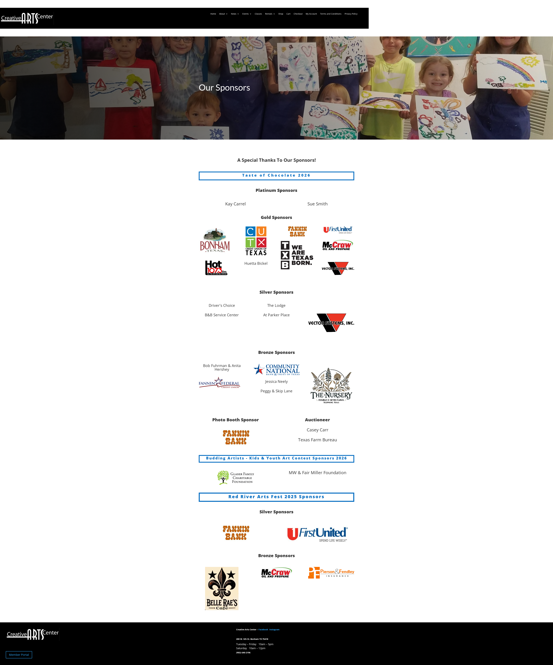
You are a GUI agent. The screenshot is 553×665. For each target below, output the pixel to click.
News (233, 14)
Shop (280, 14)
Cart (288, 14)
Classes (258, 14)
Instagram (274, 629)
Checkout (298, 14)
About (222, 14)
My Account (311, 14)
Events (245, 14)
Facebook (263, 629)
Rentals (268, 14)
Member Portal (19, 655)
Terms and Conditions (330, 14)
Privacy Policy (351, 14)
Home (213, 14)
